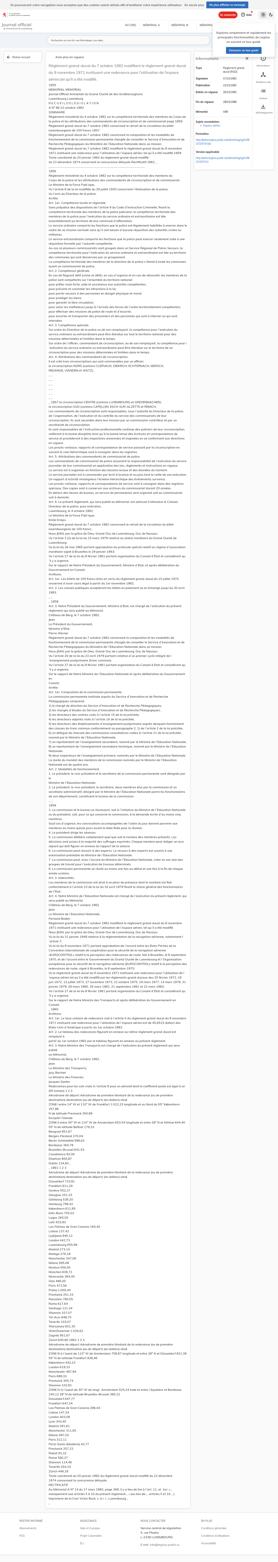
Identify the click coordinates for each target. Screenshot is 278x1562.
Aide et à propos (90, 1528)
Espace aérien (211, 125)
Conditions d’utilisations (215, 1535)
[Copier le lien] (214, 134)
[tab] (263, 61)
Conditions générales (214, 1528)
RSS (22, 1535)
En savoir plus (194, 5)
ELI (82, 1543)
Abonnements (27, 1528)
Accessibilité (208, 1543)
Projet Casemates (91, 1535)
